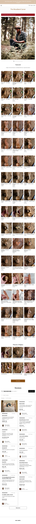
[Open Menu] (1, 5)
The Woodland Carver (18, 9)
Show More (7, 419)
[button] (17, 391)
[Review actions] (16, 413)
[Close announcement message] (34, 2)
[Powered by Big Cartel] (18, 520)
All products (18, 380)
